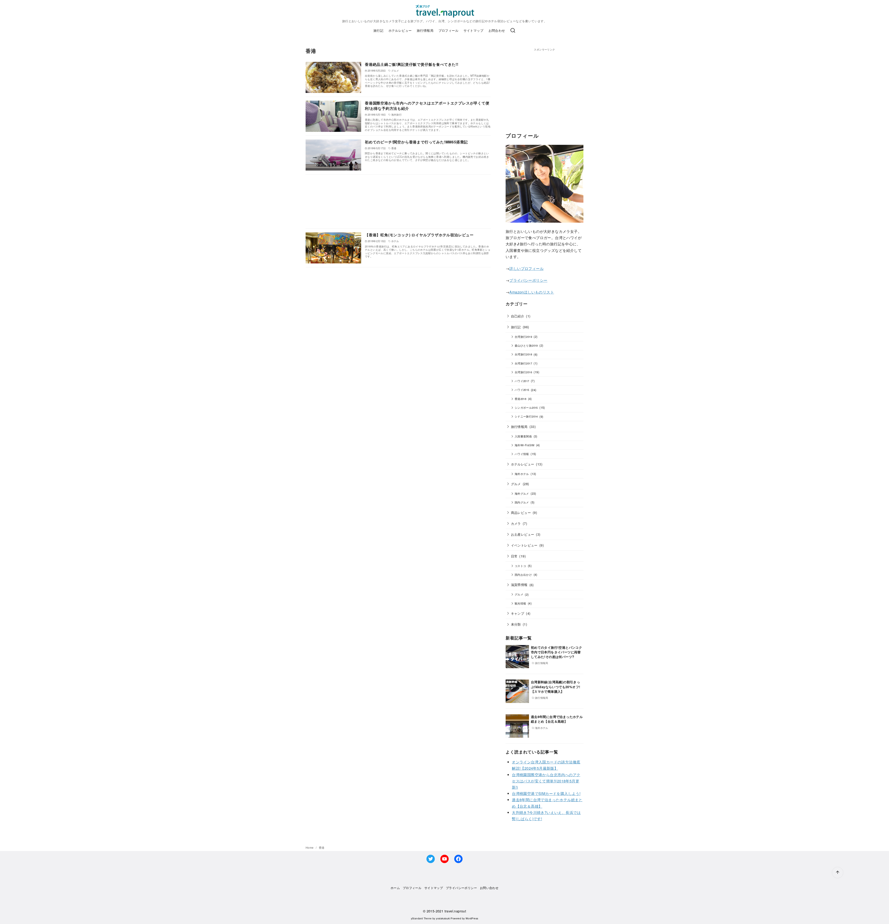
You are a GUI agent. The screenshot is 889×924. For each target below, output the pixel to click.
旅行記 (378, 30)
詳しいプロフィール (526, 268)
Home (310, 847)
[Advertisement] (398, 201)
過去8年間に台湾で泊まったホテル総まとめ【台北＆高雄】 (557, 719)
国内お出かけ (523, 574)
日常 (514, 556)
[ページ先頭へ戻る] (837, 872)
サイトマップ (473, 30)
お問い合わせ (489, 888)
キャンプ (517, 613)
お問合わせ (496, 30)
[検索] (513, 30)
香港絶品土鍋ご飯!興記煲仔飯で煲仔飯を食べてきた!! (411, 64)
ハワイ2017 (522, 381)
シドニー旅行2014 (526, 416)
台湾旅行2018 (523, 354)
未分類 (516, 624)
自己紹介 (517, 315)
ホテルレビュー (400, 30)
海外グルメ (522, 493)
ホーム (395, 888)
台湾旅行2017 (523, 363)
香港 (322, 847)
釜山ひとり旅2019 (526, 345)
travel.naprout (455, 910)
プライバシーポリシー (528, 280)
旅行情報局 (425, 30)
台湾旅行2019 (523, 337)
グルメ (516, 483)
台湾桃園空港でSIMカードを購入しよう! (546, 793)
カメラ (516, 523)
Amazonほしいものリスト (531, 292)
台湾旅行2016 (523, 372)
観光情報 (520, 603)
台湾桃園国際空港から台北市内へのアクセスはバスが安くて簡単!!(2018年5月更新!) (546, 781)
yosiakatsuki (443, 918)
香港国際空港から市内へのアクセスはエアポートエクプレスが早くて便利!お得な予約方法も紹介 (427, 105)
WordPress (472, 918)
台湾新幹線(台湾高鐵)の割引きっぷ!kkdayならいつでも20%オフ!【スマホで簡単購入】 (555, 686)
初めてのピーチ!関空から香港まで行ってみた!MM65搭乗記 (416, 142)
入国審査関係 (523, 436)
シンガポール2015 (526, 407)
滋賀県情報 (519, 584)
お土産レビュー (522, 534)
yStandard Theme (421, 918)
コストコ (520, 566)
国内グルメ (522, 502)
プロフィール (448, 30)
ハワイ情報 (522, 454)
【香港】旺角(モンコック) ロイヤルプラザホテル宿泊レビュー (419, 234)
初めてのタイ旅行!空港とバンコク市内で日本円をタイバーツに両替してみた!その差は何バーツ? (556, 652)
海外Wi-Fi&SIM (524, 445)
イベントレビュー (524, 545)
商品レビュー (521, 512)
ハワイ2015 (522, 390)
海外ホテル (522, 474)
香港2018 (520, 399)
